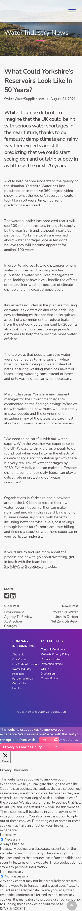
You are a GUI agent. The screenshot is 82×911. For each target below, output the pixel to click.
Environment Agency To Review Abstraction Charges (18, 619)
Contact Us (19, 683)
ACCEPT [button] (49, 740)
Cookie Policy (49, 678)
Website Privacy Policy (55, 654)
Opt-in (45, 669)
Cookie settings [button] (66, 739)
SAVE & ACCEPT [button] (13, 908)
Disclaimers (48, 674)
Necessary (13, 839)
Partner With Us (22, 679)
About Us (18, 654)
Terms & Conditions (53, 649)
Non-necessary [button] (11, 871)
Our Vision (19, 659)
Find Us (17, 688)
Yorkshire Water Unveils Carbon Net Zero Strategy (64, 617)
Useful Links (52, 641)
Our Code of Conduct (25, 664)
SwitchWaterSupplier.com (25, 566)
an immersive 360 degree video (47, 190)
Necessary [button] (8, 835)
